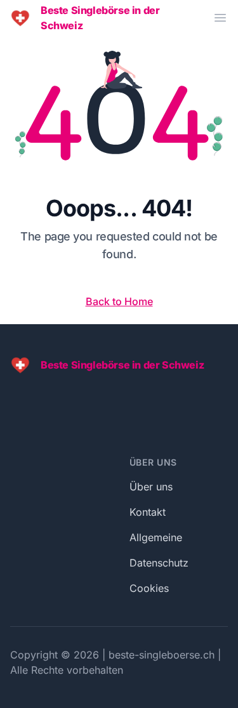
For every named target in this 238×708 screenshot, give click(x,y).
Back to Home (119, 301)
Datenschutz (158, 562)
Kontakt (147, 512)
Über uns (151, 486)
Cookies (149, 588)
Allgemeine (155, 537)
